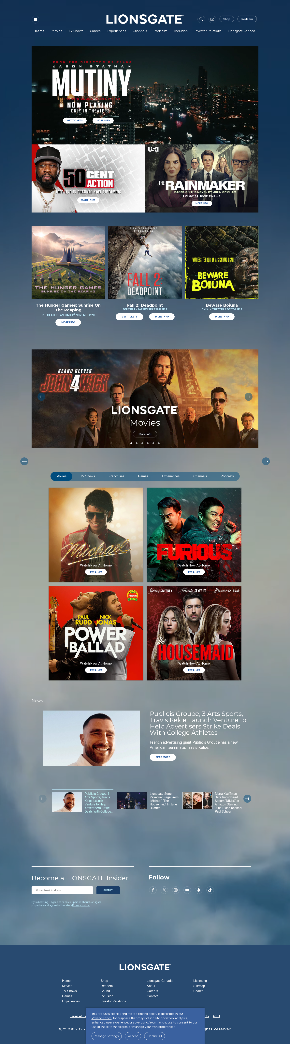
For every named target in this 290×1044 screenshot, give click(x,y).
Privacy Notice (81, 905)
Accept (133, 1036)
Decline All (154, 1036)
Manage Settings (107, 1036)
